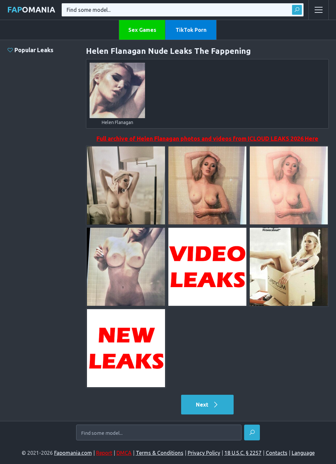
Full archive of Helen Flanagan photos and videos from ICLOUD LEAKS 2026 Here (207, 138)
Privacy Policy (204, 453)
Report (104, 453)
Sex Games (142, 30)
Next (203, 405)
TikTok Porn (191, 30)
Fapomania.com (73, 453)
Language (303, 453)
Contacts (276, 453)
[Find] (297, 10)
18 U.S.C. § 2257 (243, 453)
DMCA (124, 453)
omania (31, 9)
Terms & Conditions (159, 453)
